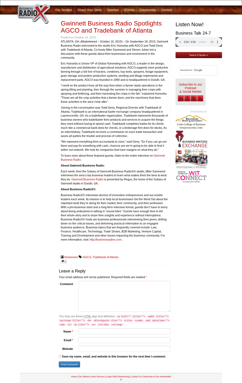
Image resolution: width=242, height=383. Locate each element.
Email (68, 340)
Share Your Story (89, 10)
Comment (66, 284)
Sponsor (113, 10)
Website (67, 348)
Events (129, 10)
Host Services (98, 376)
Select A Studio (198, 55)
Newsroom (71, 257)
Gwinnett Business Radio (87, 179)
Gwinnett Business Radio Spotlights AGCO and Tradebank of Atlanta (111, 27)
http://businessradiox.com (106, 239)
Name (68, 331)
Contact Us (136, 376)
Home (74, 376)
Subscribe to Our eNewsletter (157, 376)
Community (148, 10)
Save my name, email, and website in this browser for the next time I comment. (114, 356)
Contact (166, 10)
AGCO (87, 257)
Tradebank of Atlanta (105, 257)
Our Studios (63, 10)
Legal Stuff (111, 376)
